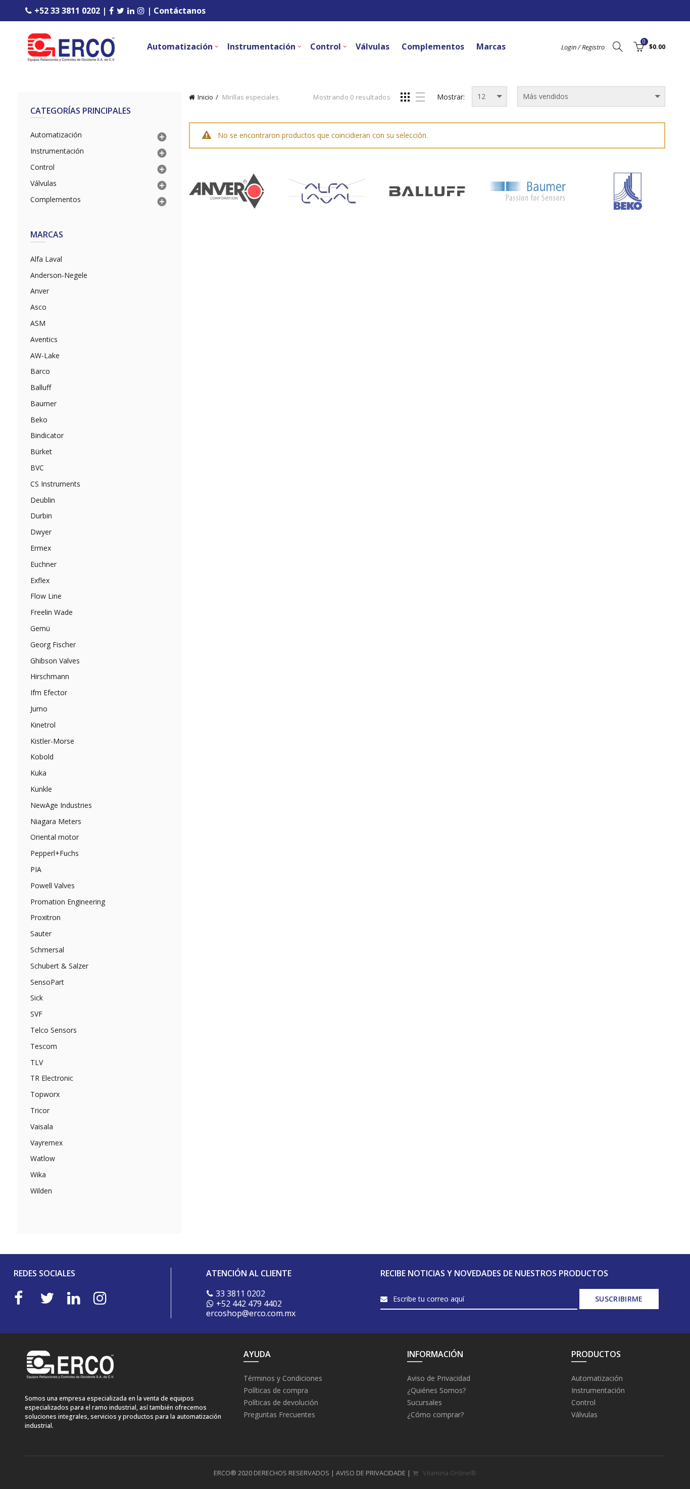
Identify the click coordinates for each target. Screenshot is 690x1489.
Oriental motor (54, 837)
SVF (36, 1014)
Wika (38, 1174)
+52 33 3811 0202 (67, 10)
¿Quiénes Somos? (436, 1390)
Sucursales (424, 1402)
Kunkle (41, 789)
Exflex (40, 580)
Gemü (40, 628)
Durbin (41, 515)
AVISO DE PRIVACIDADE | (374, 1472)
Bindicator (47, 435)
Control (325, 46)
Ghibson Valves (55, 660)
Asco (38, 307)
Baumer (43, 403)
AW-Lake (45, 355)
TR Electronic (51, 1078)
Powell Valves (52, 885)
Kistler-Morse (52, 741)
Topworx (45, 1094)
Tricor (40, 1110)
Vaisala (41, 1126)
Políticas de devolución (280, 1402)
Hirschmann (49, 676)
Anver (39, 291)
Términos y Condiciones (282, 1378)
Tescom (43, 1046)
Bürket (41, 451)
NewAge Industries (61, 805)
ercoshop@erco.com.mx (250, 1313)
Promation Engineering (67, 901)
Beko (38, 419)
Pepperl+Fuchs (54, 853)
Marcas (491, 46)
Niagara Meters (55, 821)
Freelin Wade (51, 612)
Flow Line (46, 596)
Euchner (43, 564)
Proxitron (45, 917)
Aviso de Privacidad (438, 1378)
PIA (35, 869)
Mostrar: (451, 97)
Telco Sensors (53, 1030)
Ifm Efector (48, 692)
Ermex (40, 548)
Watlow (42, 1158)
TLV (36, 1062)
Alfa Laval (46, 259)
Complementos (433, 46)
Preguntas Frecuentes (279, 1414)
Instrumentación (261, 46)
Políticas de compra (275, 1390)
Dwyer (41, 532)
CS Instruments (55, 484)
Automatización (180, 46)
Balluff (40, 387)
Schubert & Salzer (59, 966)
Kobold (42, 756)
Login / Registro (583, 47)
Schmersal (47, 949)
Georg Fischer (53, 644)
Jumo (38, 708)
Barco (40, 371)
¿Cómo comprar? (435, 1414)
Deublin (42, 500)
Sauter (41, 933)
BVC (37, 467)
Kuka (38, 773)
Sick (36, 997)
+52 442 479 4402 (249, 1303)
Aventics (44, 339)
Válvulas (372, 46)
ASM (37, 323)
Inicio (205, 97)
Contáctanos (180, 10)
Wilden (41, 1190)
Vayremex (46, 1142)
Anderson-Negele (58, 275)
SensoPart (47, 982)
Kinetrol (43, 725)
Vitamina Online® (448, 1472)
